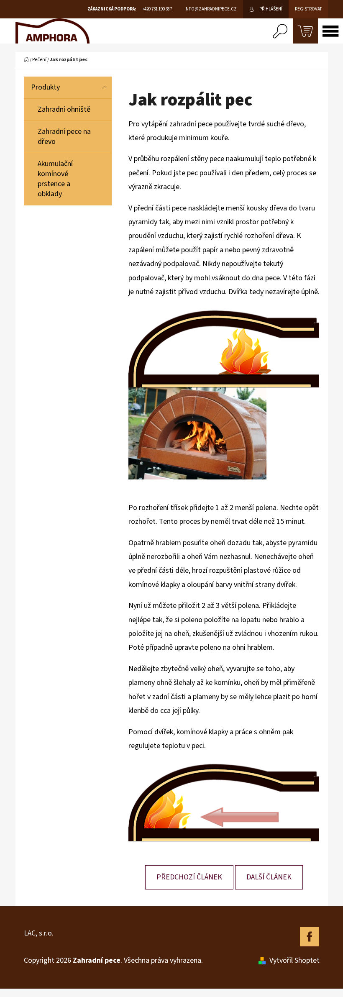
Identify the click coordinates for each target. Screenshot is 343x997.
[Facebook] (309, 936)
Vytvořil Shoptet (294, 960)
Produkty (45, 87)
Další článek (269, 877)
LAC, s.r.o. (39, 933)
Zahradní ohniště (64, 109)
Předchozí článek (189, 877)
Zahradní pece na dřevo (64, 136)
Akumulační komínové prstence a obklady (55, 179)
